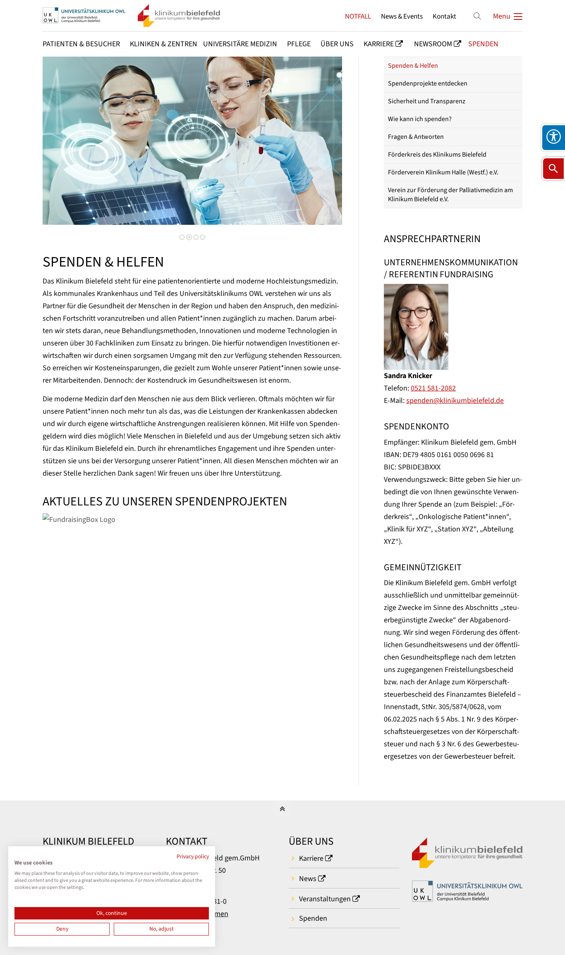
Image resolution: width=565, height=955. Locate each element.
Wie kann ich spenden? (420, 119)
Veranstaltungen (325, 899)
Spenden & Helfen (413, 65)
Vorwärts (321, 146)
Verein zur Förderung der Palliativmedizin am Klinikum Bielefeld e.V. (450, 195)
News (307, 879)
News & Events (402, 16)
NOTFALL (358, 16)
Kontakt (444, 16)
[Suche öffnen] (553, 168)
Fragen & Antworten (416, 136)
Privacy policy (193, 857)
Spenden (313, 918)
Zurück (61, 146)
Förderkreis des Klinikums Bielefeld (437, 154)
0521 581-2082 (433, 388)
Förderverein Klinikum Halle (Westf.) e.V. (443, 172)
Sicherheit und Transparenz (426, 101)
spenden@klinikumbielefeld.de (455, 400)
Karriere (311, 858)
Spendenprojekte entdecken (427, 83)
